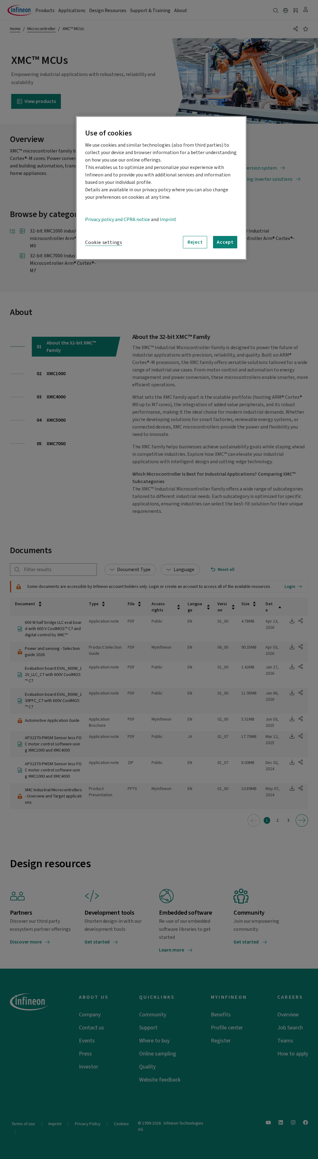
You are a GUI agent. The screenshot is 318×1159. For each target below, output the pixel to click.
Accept (225, 242)
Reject (195, 242)
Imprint (168, 219)
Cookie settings (103, 242)
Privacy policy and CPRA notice (117, 219)
